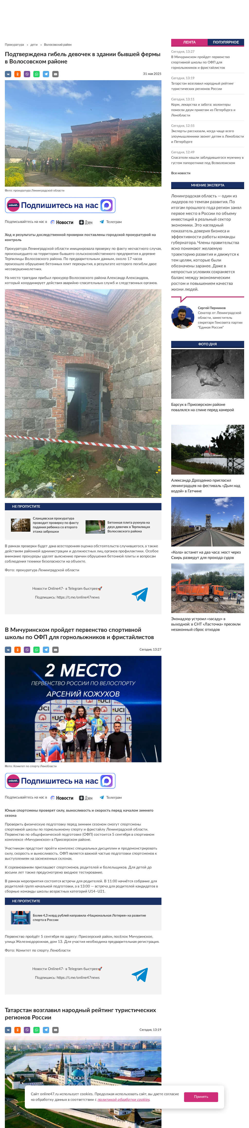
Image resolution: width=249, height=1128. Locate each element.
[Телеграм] (102, 226)
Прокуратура (14, 44)
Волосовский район (57, 44)
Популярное (226, 42)
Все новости (180, 173)
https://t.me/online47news (78, 597)
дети (33, 44)
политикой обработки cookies (123, 1100)
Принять (201, 1097)
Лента (189, 42)
